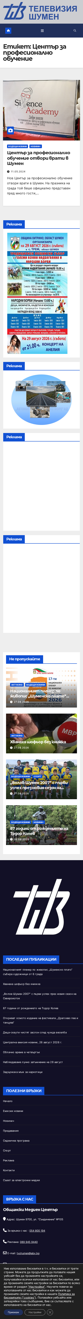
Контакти (9, 1170)
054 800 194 (37, 1230)
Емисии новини (13, 1110)
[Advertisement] (41, 487)
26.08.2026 (21, 839)
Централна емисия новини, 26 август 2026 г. (32, 1042)
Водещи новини (17, 146)
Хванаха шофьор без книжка (38, 741)
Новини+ (36, 146)
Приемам (13, 1312)
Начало (7, 1101)
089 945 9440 (29, 1242)
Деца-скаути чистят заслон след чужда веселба (35, 1032)
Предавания (11, 1130)
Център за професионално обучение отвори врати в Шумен (38, 158)
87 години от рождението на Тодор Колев (30, 1008)
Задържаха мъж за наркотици (23, 1072)
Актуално (17, 685)
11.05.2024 (18, 171)
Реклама (8, 1160)
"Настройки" (36, 1286)
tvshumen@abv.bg (28, 1253)
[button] (75, 30)
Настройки (35, 1312)
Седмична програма (16, 1140)
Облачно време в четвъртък (21, 1052)
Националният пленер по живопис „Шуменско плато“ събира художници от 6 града (39, 696)
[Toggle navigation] (42, 30)
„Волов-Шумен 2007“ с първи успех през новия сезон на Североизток (38, 787)
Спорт (37, 776)
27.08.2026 (21, 701)
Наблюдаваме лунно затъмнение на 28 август (33, 1062)
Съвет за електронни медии (21, 1180)
